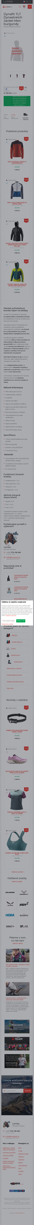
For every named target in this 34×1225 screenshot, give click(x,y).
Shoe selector (22, 1165)
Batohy (20, 1162)
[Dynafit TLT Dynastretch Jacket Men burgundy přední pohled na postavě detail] (24, 76)
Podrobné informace (11, 615)
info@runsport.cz (13, 557)
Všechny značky (17, 881)
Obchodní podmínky (9, 1152)
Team (20, 1174)
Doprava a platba (8, 1155)
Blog (19, 1168)
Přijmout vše (21, 620)
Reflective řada (23, 1154)
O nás (20, 1151)
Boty (19, 1148)
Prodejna (21, 1159)
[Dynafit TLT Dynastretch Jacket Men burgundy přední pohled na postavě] (10, 76)
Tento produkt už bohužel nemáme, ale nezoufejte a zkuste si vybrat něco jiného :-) (19, 101)
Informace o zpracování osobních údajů (9, 1167)
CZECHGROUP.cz (19, 1213)
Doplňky (21, 1171)
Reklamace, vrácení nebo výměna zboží (9, 1148)
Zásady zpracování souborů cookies (8, 1162)
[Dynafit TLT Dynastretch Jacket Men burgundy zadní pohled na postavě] (17, 76)
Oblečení (21, 1157)
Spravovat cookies (7, 624)
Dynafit (13, 114)
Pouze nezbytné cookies (8, 620)
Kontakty (6, 1158)
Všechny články (18, 943)
